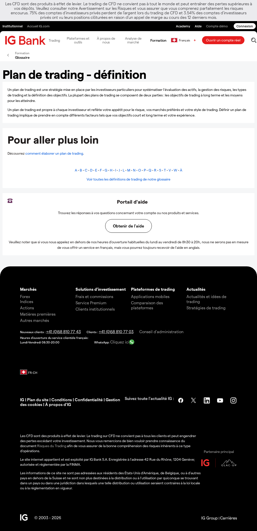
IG (22, 399)
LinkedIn (207, 400)
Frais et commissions (94, 296)
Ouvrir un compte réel (223, 40)
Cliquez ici (119, 341)
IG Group (209, 517)
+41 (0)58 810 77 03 (116, 331)
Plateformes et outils (78, 40)
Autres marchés (34, 320)
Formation (158, 40)
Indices (26, 301)
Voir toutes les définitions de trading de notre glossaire (128, 179)
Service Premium (91, 302)
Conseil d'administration (161, 331)
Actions (27, 307)
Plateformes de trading (153, 289)
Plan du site (37, 399)
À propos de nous (106, 40)
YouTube (221, 400)
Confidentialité (89, 399)
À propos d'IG (58, 404)
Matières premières (37, 314)
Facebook (181, 400)
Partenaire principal (219, 451)
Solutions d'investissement (101, 289)
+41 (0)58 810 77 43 (63, 331)
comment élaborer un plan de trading (54, 153)
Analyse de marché (133, 40)
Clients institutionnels (95, 309)
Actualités (195, 289)
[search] (253, 40)
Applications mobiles (150, 296)
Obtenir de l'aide (128, 225)
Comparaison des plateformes (147, 305)
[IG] (25, 40)
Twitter (194, 400)
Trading (54, 40)
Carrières (228, 517)
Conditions (61, 399)
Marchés (28, 289)
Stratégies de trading (206, 307)
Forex (25, 296)
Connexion (244, 26)
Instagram (234, 400)
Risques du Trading (51, 446)
